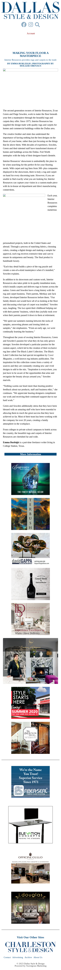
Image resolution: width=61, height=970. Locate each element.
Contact (7, 957)
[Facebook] (24, 24)
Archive (28, 957)
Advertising (17, 957)
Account (31, 33)
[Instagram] (30, 24)
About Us (37, 957)
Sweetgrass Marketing (36, 966)
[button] (37, 24)
